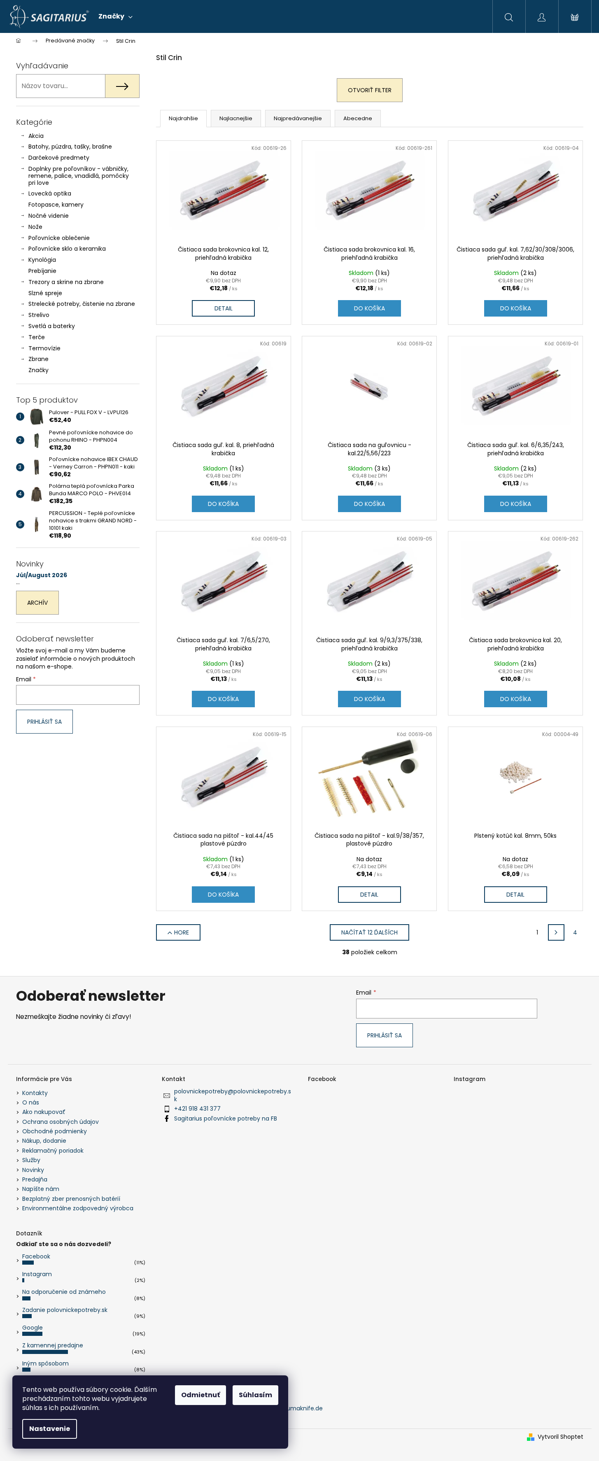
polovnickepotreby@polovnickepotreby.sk (232, 1095)
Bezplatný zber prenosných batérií (71, 1199)
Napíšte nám (40, 1189)
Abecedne (357, 118)
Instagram (37, 1274)
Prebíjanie (42, 271)
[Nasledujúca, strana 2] (556, 932)
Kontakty (35, 1093)
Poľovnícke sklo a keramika (67, 249)
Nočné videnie (48, 216)
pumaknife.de (303, 1408)
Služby (31, 1160)
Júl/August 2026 (41, 575)
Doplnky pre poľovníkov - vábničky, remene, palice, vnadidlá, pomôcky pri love (78, 176)
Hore (181, 932)
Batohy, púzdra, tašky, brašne (70, 146)
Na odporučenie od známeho (64, 1292)
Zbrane (38, 359)
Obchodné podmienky (54, 1131)
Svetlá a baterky (51, 326)
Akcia (36, 136)
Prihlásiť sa (44, 722)
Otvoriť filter (370, 90)
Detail (223, 308)
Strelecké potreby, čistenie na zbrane (81, 304)
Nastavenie (49, 1428)
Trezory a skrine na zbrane (66, 282)
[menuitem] (115, 16)
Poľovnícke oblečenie (59, 238)
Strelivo (38, 315)
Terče (36, 337)
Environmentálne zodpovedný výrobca (77, 1208)
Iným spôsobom (45, 1363)
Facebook (36, 1256)
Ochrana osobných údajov (60, 1122)
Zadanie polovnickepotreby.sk (64, 1310)
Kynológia (42, 260)
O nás (30, 1102)
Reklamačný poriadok (53, 1150)
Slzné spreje (45, 293)
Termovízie (44, 348)
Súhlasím (255, 1395)
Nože (35, 227)
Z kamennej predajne (52, 1345)
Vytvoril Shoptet (560, 1437)
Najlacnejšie (235, 118)
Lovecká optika (49, 193)
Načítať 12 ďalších (369, 932)
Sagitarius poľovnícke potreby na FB (225, 1118)
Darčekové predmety (58, 158)
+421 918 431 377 (197, 1108)
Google (32, 1328)
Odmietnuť (200, 1395)
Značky (38, 370)
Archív (37, 603)
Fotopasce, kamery (56, 204)
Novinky (33, 1170)
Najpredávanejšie (298, 118)
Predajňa (34, 1179)
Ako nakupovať (43, 1112)
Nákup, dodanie (44, 1141)
